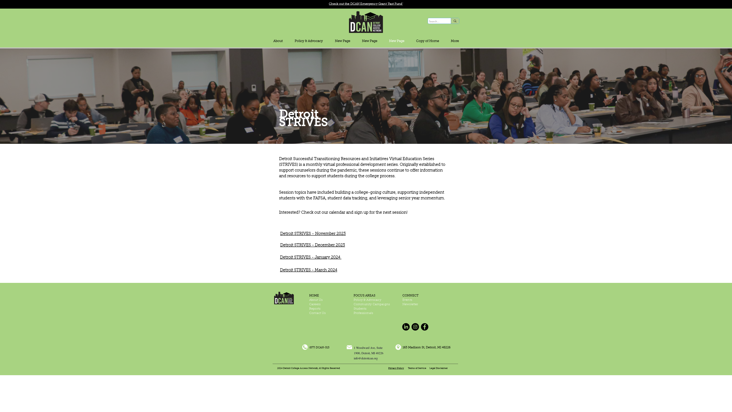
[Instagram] (415, 327)
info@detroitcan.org (366, 358)
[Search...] (455, 21)
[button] (309, 41)
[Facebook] (424, 327)
